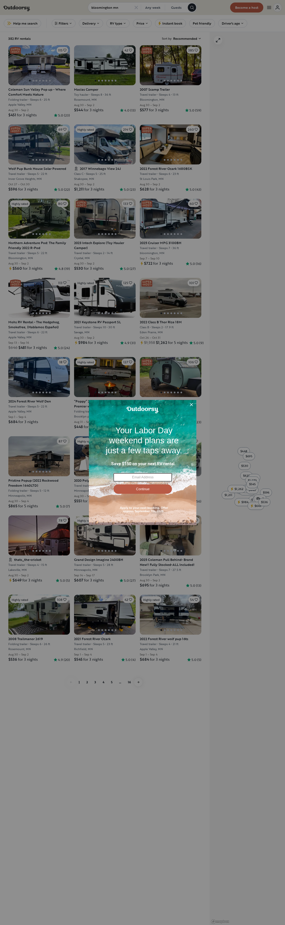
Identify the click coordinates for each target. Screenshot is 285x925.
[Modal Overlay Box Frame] (142, 462)
